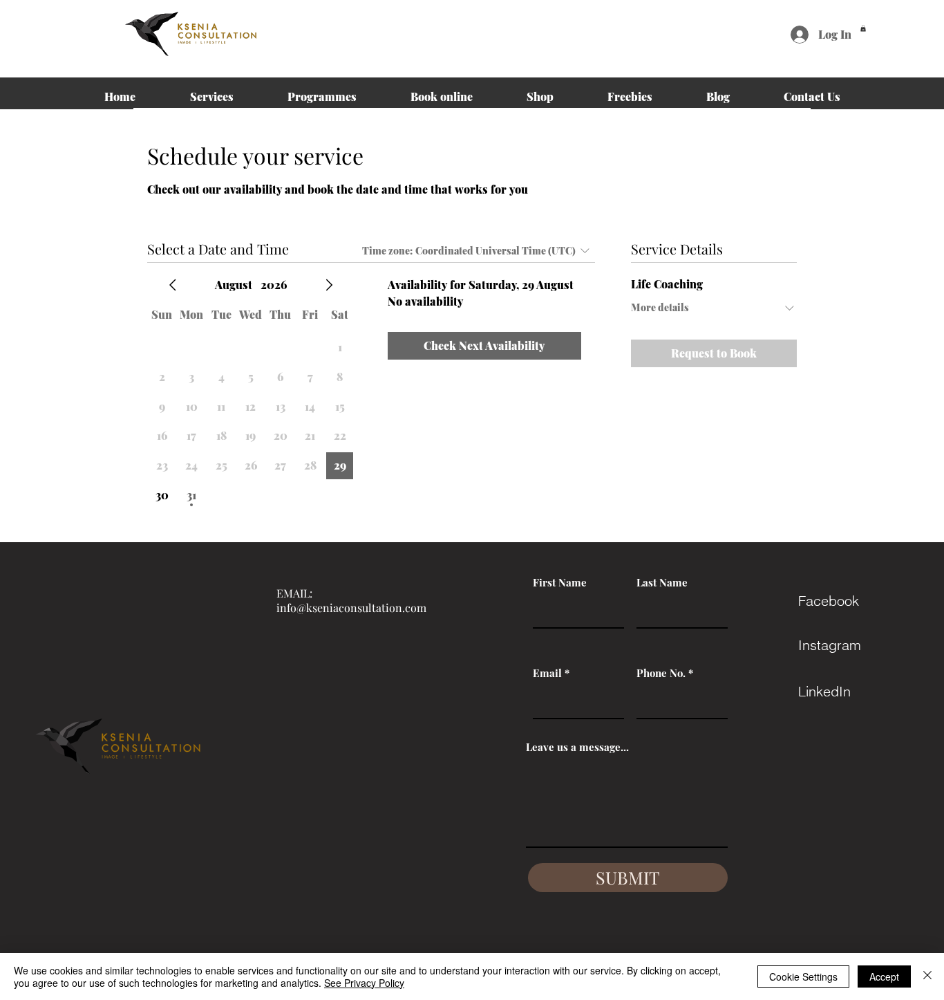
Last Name (662, 582)
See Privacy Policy (364, 983)
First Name (560, 582)
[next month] (329, 285)
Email (547, 673)
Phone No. (661, 673)
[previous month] (172, 285)
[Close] (927, 976)
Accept (884, 976)
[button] (863, 28)
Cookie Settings (803, 976)
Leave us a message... (577, 747)
